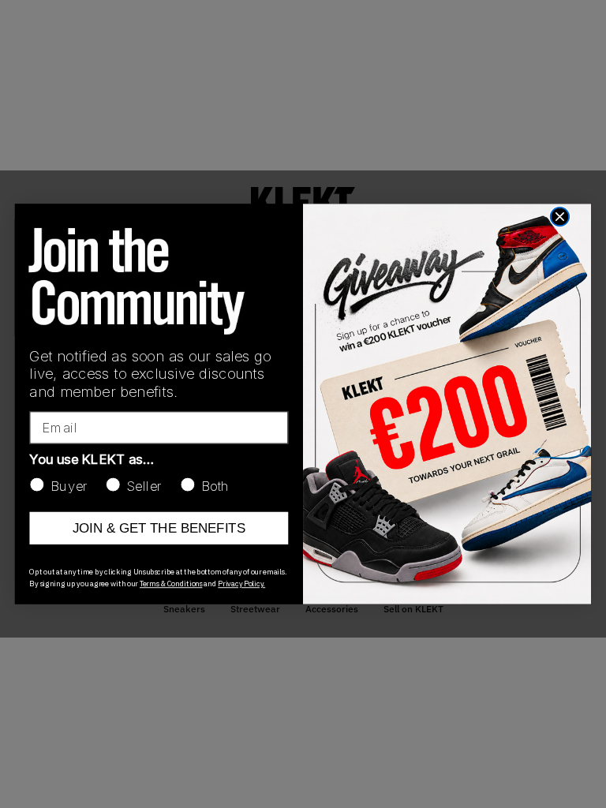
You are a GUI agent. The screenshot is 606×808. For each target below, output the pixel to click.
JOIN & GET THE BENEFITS (159, 528)
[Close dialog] (560, 217)
